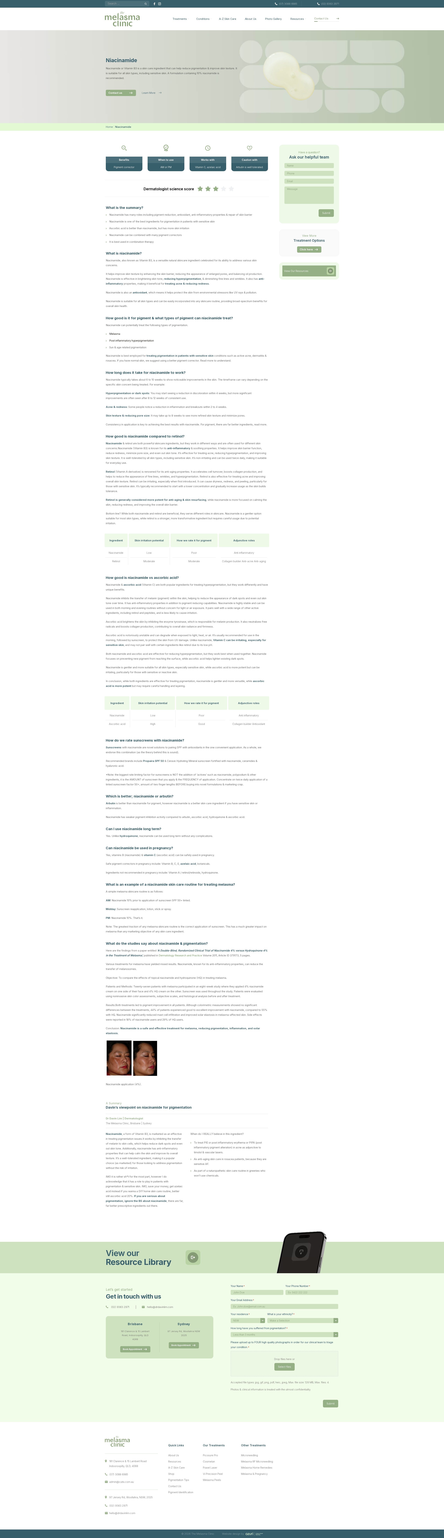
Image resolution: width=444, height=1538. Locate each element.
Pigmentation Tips (178, 1480)
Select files (284, 1366)
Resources (297, 18)
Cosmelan (209, 1461)
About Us (250, 18)
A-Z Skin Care (227, 18)
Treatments (180, 18)
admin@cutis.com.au (121, 1481)
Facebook (155, 3)
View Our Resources (296, 271)
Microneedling (249, 1455)
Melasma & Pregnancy (254, 1473)
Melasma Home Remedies (256, 1467)
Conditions (203, 18)
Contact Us (321, 18)
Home (109, 126)
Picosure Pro (210, 1455)
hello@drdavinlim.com (160, 1307)
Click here (306, 249)
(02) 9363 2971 (330, 3)
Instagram (159, 3)
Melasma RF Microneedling (257, 1461)
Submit (326, 213)
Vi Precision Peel (213, 1473)
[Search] (146, 4)
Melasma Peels (212, 1480)
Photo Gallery (273, 18)
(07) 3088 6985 (288, 3)
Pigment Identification (180, 1492)
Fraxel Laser (210, 1467)
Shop (171, 1473)
